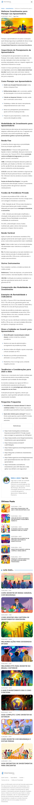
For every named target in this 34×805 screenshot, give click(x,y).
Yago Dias (15, 16)
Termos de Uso (5, 780)
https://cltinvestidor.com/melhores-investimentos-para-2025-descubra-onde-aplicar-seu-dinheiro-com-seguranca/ (17, 467)
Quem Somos (4, 777)
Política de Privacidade (17, 780)
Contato (21, 777)
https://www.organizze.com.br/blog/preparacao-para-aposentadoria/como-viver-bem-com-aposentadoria (19, 460)
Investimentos (9, 8)
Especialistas (14, 777)
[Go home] (6, 2)
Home (2, 8)
